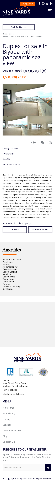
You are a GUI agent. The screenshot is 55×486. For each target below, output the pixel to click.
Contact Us (9, 441)
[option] (27, 100)
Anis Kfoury (9, 413)
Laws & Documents (13, 430)
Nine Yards (8, 407)
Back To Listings (18, 27)
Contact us (15, 230)
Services (7, 424)
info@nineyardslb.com (13, 394)
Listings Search (27, 4)
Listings (11, 34)
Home (5, 34)
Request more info (40, 230)
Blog (5, 436)
